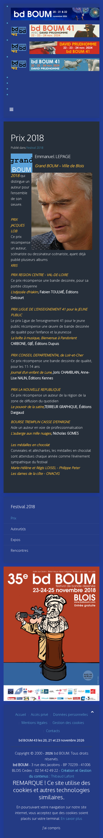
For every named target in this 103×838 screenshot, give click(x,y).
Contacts (53, 730)
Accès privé (39, 714)
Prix (13, 518)
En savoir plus (71, 818)
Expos (15, 539)
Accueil (20, 714)
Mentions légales (34, 722)
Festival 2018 (34, 148)
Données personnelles (70, 714)
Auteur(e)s (18, 529)
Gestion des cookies (68, 722)
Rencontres (19, 550)
